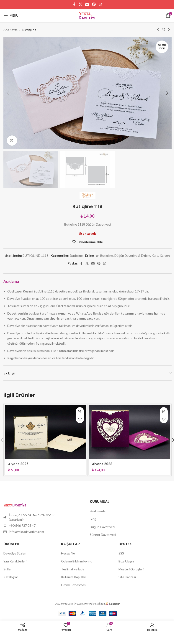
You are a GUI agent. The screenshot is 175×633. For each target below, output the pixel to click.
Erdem (145, 255)
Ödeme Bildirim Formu (76, 561)
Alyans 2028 (102, 464)
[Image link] (14, 504)
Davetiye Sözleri (14, 553)
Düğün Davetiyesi (127, 255)
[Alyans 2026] (45, 432)
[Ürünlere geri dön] (163, 30)
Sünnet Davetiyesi (103, 534)
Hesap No (68, 553)
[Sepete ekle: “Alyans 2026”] (80, 411)
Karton (165, 255)
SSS (121, 553)
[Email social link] (87, 4)
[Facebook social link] (74, 4)
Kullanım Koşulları (73, 577)
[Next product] (169, 30)
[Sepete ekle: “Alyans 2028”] (164, 411)
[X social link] (80, 4)
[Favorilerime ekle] (80, 419)
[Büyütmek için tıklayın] (12, 140)
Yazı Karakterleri (14, 561)
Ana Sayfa (10, 30)
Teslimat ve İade (72, 569)
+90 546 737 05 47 (22, 525)
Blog (93, 519)
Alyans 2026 (18, 464)
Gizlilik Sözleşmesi (73, 585)
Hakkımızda (98, 511)
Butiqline (29, 30)
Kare (155, 255)
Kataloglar (10, 577)
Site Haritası (127, 577)
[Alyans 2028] (129, 432)
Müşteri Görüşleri (131, 569)
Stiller (7, 569)
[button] (8, 93)
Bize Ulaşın (126, 561)
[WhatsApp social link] (100, 4)
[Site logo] (88, 15)
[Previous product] (158, 30)
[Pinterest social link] (93, 4)
